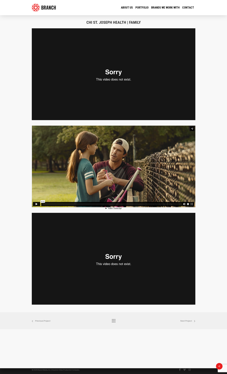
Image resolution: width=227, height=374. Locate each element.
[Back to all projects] (113, 320)
